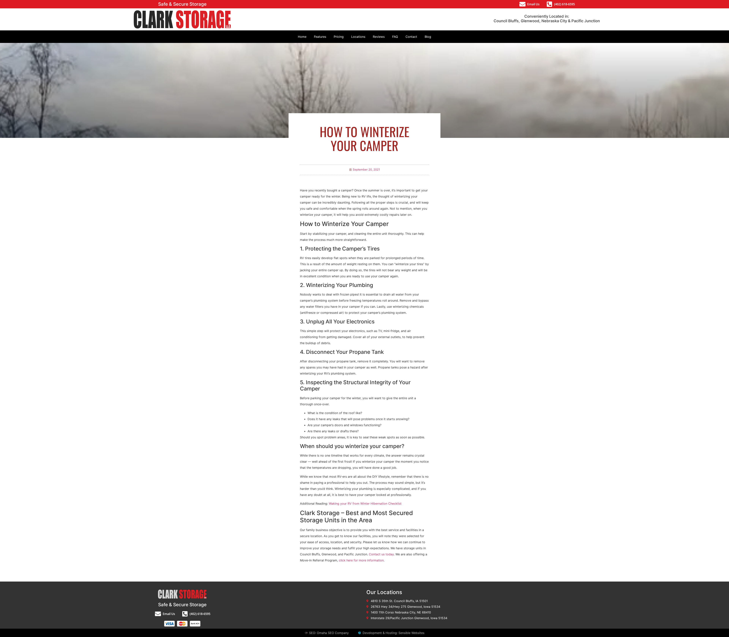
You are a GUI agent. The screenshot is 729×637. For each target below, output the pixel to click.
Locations (358, 37)
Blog (428, 37)
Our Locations (384, 592)
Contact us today (381, 554)
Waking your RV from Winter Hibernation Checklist (365, 503)
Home (302, 37)
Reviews (379, 37)
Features (320, 37)
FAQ (395, 37)
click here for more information (361, 560)
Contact (411, 37)
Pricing (339, 37)
